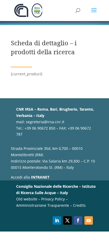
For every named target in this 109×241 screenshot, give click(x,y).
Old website (26, 198)
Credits (79, 205)
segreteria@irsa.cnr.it (45, 121)
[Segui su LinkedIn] (57, 220)
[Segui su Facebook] (78, 220)
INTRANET (40, 177)
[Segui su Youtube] (88, 220)
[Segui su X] (67, 220)
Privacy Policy (53, 198)
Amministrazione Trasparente (42, 205)
